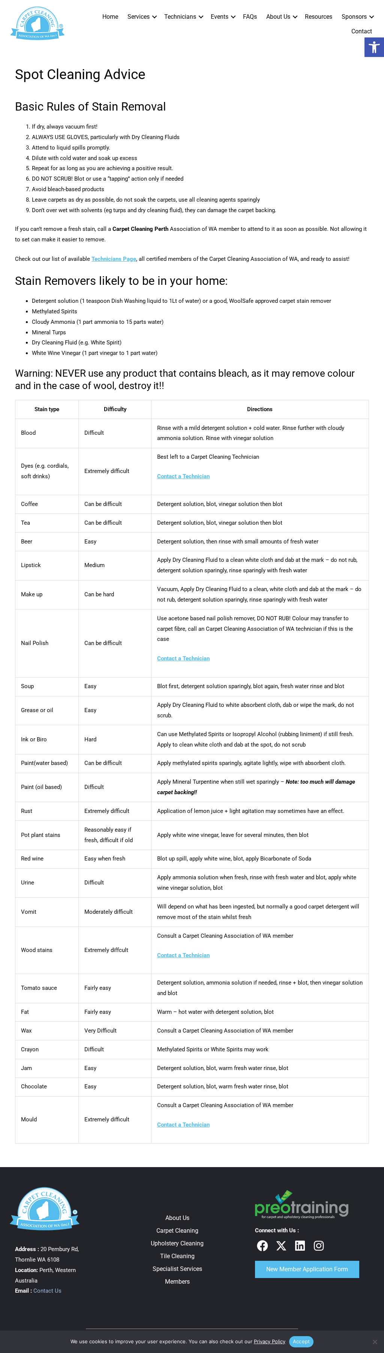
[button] (154, 16)
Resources (318, 16)
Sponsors (354, 16)
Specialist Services (177, 1268)
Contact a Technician (183, 476)
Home (110, 16)
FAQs (250, 16)
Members (177, 1281)
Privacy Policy (269, 1341)
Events (219, 16)
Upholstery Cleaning (177, 1243)
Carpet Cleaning (177, 1230)
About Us (278, 16)
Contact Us (47, 1290)
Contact (361, 31)
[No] (374, 1342)
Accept (301, 1341)
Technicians (180, 16)
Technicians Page (114, 259)
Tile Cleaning (177, 1256)
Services (139, 16)
